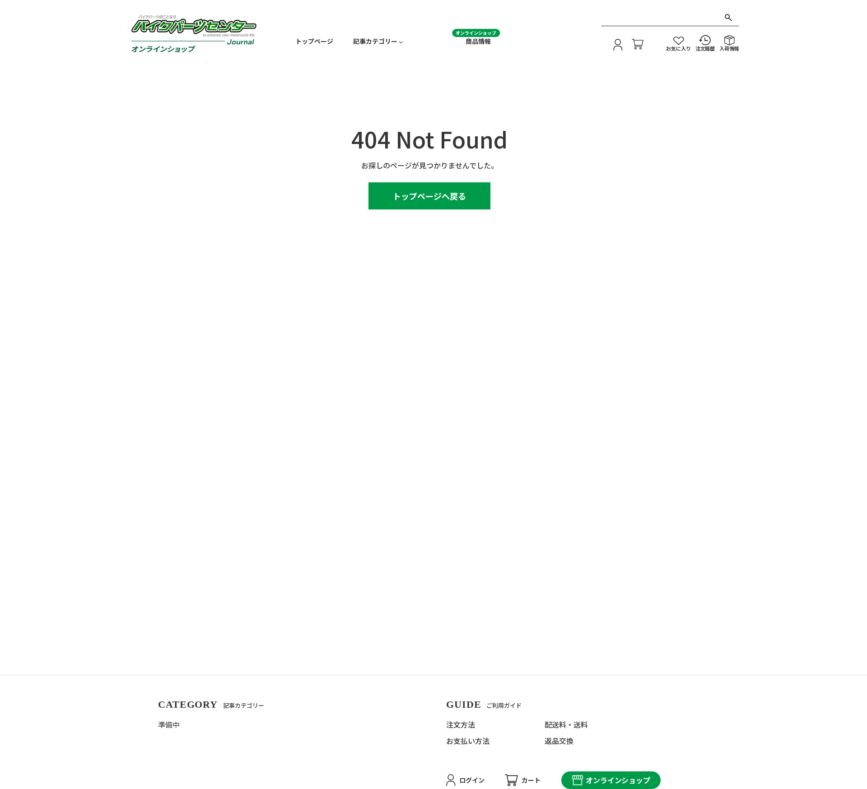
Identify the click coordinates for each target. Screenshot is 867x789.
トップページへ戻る (429, 196)
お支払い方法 (467, 740)
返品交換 (559, 740)
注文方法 (460, 724)
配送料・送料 (566, 724)
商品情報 (478, 41)
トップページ (314, 41)
